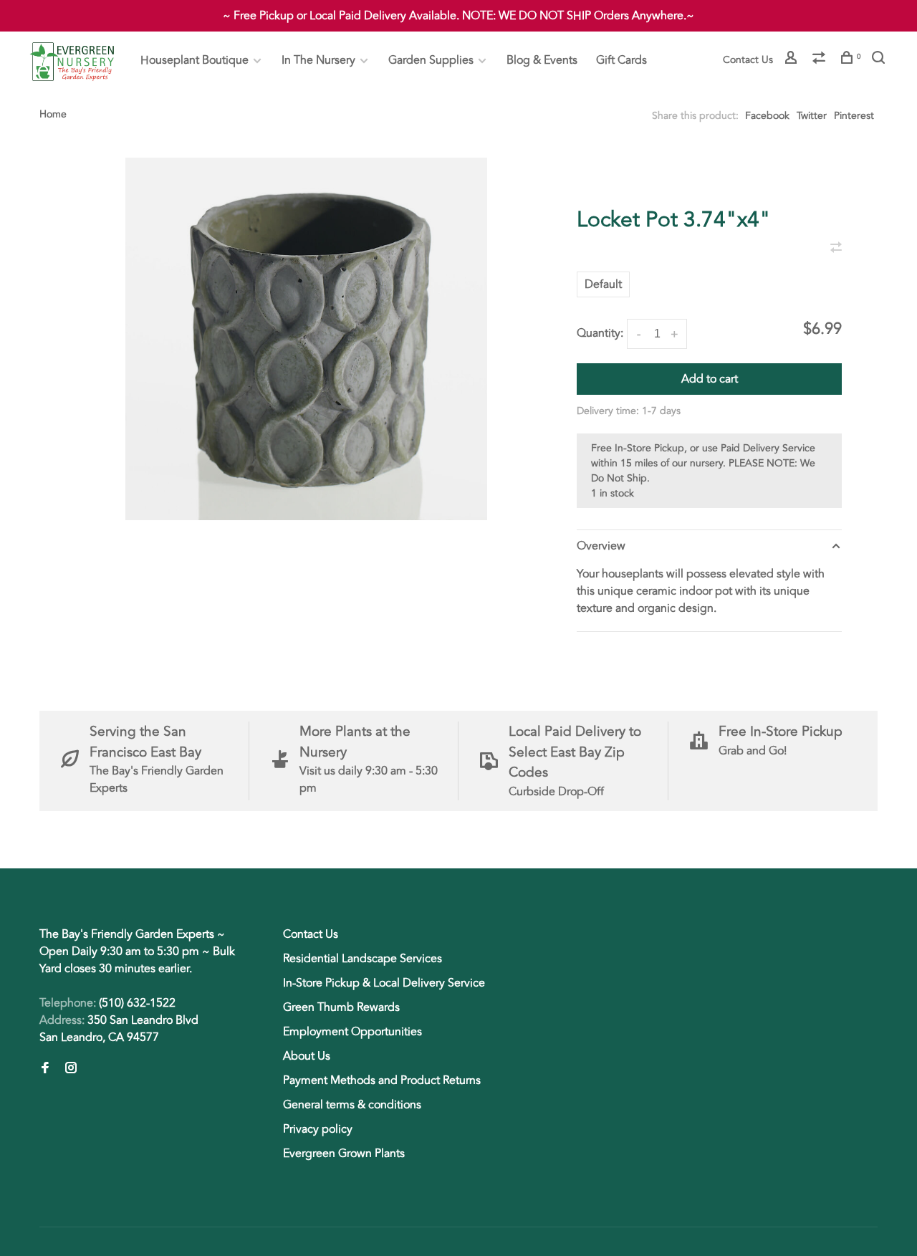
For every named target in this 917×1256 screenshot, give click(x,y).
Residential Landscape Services (362, 958)
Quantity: (600, 333)
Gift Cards (621, 60)
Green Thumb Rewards (341, 1007)
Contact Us (748, 59)
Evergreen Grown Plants (344, 1153)
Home (53, 114)
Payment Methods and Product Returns (382, 1080)
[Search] (880, 59)
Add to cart (709, 379)
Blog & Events (541, 60)
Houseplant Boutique (194, 60)
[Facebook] (45, 1069)
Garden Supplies (431, 60)
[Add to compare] (836, 248)
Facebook (767, 115)
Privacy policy (317, 1129)
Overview (601, 546)
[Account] (792, 59)
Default (603, 284)
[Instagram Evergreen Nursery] (71, 1069)
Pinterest (854, 115)
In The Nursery (318, 60)
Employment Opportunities (352, 1031)
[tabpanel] (306, 339)
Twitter (812, 115)
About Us (306, 1056)
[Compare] (820, 59)
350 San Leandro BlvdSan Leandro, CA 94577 (118, 1029)
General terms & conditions (352, 1104)
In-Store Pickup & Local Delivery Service (384, 983)
